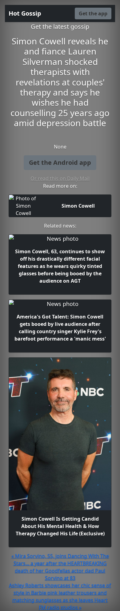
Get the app (93, 13)
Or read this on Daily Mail (60, 178)
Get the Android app (60, 162)
